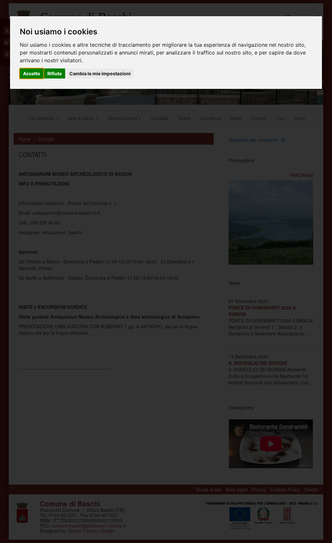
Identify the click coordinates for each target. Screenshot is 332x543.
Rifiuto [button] (54, 73)
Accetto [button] (31, 73)
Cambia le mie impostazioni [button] (100, 73)
